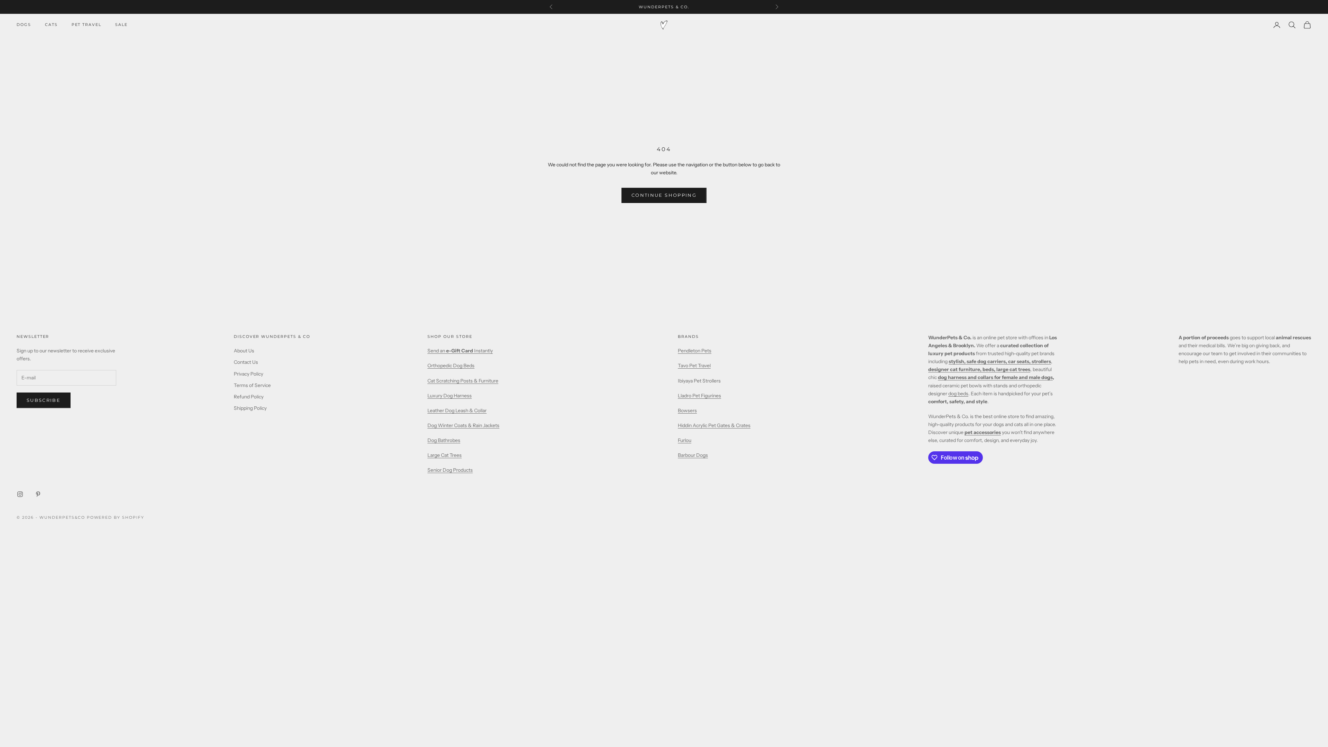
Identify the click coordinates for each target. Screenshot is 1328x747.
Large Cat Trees (444, 455)
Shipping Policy (250, 408)
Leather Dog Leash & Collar (457, 410)
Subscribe (44, 400)
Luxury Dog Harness (449, 396)
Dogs (24, 24)
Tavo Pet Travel (694, 365)
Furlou (684, 440)
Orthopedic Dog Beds (450, 365)
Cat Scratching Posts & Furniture (462, 381)
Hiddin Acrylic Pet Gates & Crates (714, 425)
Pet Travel (86, 24)
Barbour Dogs (693, 455)
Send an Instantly (460, 351)
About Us (244, 351)
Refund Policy (249, 397)
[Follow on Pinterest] (38, 494)
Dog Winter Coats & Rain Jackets (463, 425)
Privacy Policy (248, 374)
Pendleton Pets (694, 351)
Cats (51, 24)
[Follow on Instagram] (20, 494)
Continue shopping (664, 195)
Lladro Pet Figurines (699, 396)
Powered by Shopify (116, 517)
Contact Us (246, 362)
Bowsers (687, 410)
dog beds (958, 393)
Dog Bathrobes (443, 440)
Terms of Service (252, 385)
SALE (121, 24)
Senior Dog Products (450, 470)
